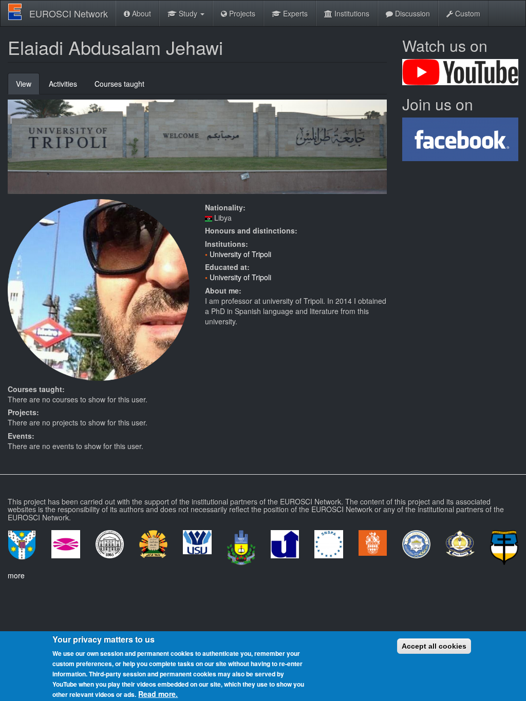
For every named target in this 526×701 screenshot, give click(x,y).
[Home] (18, 12)
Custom (466, 13)
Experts (294, 13)
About (140, 13)
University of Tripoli (240, 254)
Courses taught (119, 84)
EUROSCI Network (68, 13)
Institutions (350, 13)
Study (188, 13)
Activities (63, 84)
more (16, 575)
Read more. (158, 694)
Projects (241, 13)
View (28, 86)
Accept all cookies (434, 646)
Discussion (411, 13)
